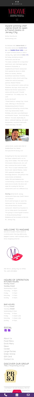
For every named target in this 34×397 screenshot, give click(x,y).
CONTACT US (18, 4)
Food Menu (9, 341)
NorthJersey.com (10, 38)
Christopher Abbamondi (13, 163)
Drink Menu (9, 344)
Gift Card (8, 356)
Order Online (9, 354)
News (6, 346)
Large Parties (10, 351)
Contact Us (9, 359)
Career (7, 349)
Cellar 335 (25, 55)
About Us (8, 338)
